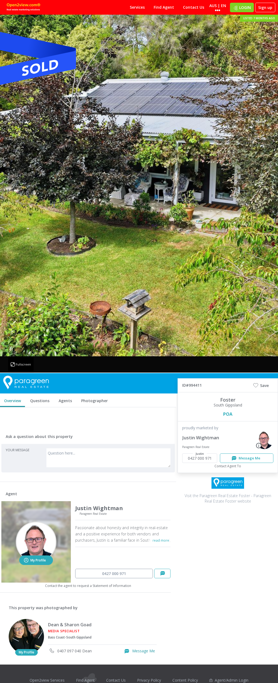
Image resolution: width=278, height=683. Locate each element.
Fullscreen (23, 364)
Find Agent (164, 7)
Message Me (143, 650)
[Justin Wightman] (264, 439)
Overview (12, 400)
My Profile (26, 652)
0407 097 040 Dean (74, 650)
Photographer (94, 400)
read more (161, 540)
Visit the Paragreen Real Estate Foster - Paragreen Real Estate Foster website (228, 498)
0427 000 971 (114, 573)
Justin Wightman (200, 437)
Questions (39, 400)
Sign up (265, 7)
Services (137, 7)
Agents (65, 400)
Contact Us (193, 7)
